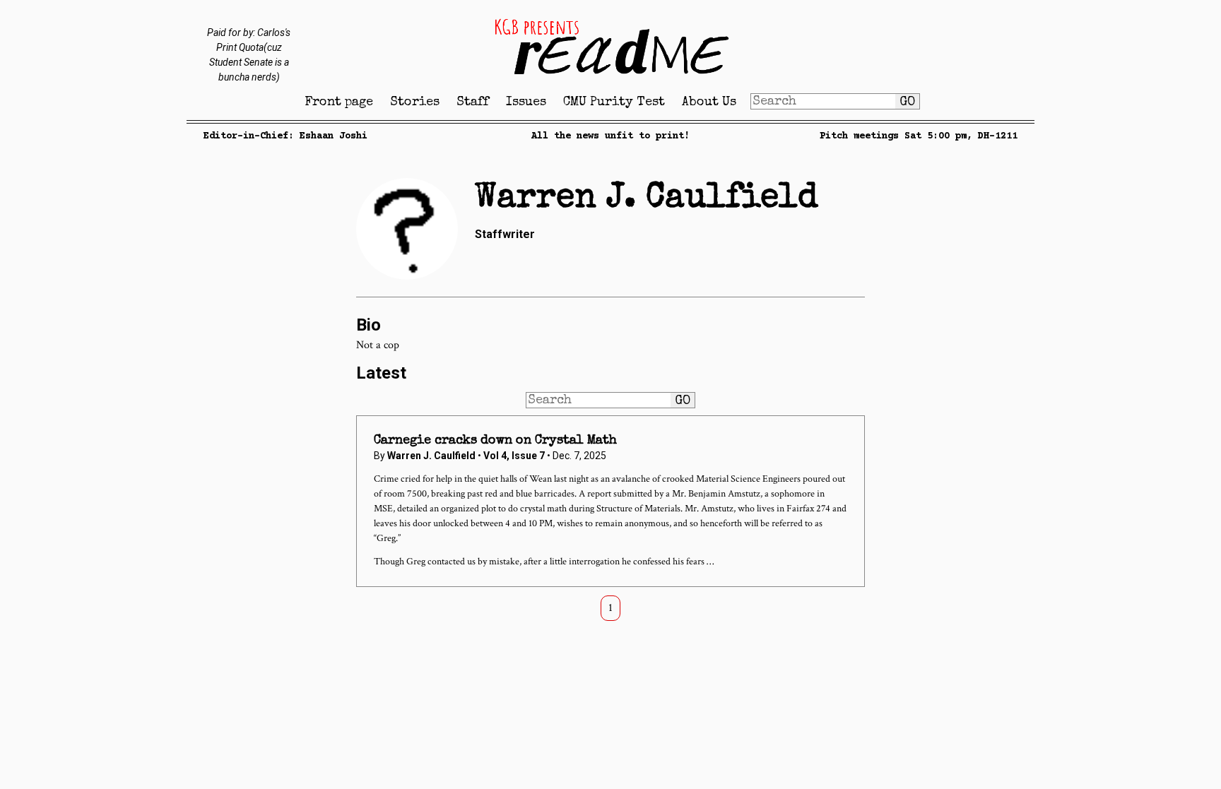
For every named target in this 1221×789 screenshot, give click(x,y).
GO (907, 102)
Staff (472, 102)
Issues (526, 102)
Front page (339, 102)
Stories (415, 102)
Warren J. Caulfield (431, 455)
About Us (709, 102)
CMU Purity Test (614, 102)
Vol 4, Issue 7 (515, 455)
